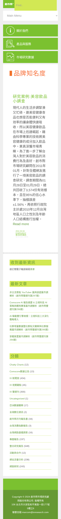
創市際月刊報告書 (19, 419)
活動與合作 (15, 453)
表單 (32, 269)
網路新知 (14, 466)
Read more (21, 224)
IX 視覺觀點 (15, 385)
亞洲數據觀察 (16, 405)
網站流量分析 (16, 459)
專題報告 (14, 439)
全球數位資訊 (16, 412)
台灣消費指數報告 (19, 425)
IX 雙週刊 (14, 391)
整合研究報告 (21, 235)
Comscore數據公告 (19, 371)
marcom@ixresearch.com (35, 512)
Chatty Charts (17, 364)
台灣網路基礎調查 (19, 432)
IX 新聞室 (14, 378)
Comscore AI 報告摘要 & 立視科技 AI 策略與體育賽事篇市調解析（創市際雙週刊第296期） (29, 306)
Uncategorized (17, 398)
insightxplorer (21, 233)
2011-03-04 (20, 231)
